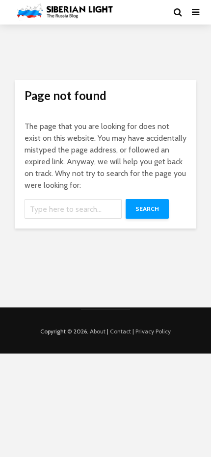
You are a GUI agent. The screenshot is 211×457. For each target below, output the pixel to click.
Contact (120, 331)
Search (147, 208)
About (98, 331)
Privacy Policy (153, 331)
